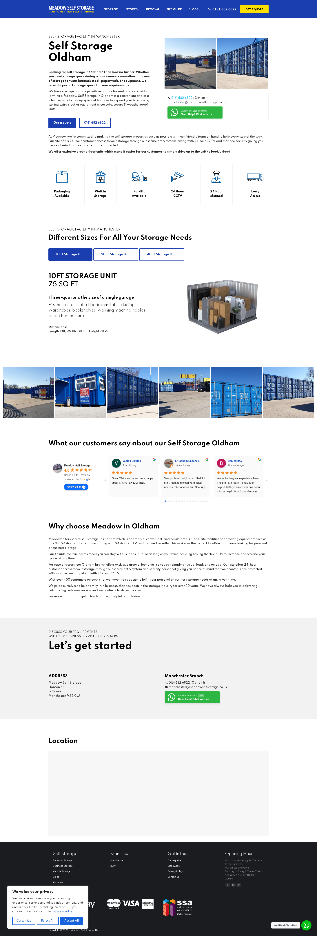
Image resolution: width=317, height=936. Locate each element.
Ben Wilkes (182, 461)
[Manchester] (28, 392)
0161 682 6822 (224, 9)
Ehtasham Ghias (238, 461)
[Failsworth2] (242, 63)
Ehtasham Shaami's (135, 461)
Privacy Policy (63, 911)
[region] (47, 907)
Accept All (71, 920)
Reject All (47, 920)
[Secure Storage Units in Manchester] (236, 392)
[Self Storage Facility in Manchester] (190, 63)
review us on (74, 486)
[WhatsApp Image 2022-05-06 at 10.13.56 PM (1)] (80, 392)
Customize (24, 920)
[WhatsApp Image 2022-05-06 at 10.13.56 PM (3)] (132, 392)
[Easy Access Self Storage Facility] (288, 392)
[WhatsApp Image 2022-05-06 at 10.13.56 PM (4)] (184, 392)
